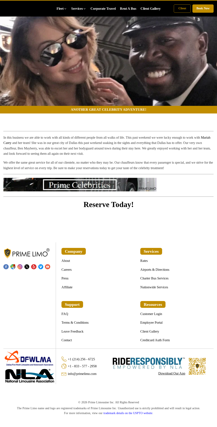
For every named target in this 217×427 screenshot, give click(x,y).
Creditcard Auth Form (155, 340)
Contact (66, 340)
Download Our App (171, 373)
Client (182, 8)
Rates (144, 261)
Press (64, 278)
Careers (66, 269)
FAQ (64, 314)
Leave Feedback (72, 331)
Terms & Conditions (75, 322)
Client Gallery (149, 331)
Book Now (203, 8)
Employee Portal (151, 322)
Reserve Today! (108, 204)
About (65, 261)
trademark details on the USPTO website (127, 413)
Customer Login (151, 314)
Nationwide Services (154, 287)
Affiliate (66, 287)
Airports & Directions (154, 269)
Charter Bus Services (154, 278)
